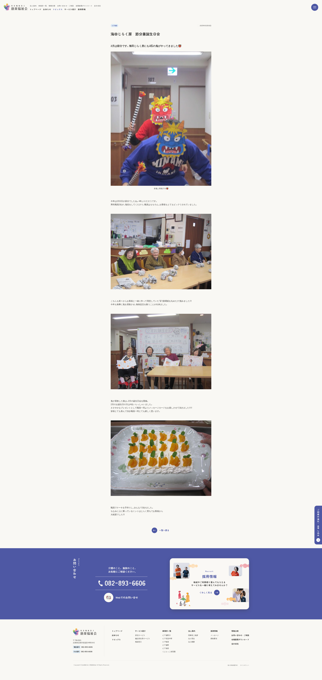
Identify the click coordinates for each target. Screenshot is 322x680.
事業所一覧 (42, 6)
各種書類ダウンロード (84, 6)
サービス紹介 (70, 9)
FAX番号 (76, 651)
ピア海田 (165, 648)
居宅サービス (140, 635)
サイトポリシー (244, 665)
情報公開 (52, 6)
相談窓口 (138, 642)
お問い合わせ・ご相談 (65, 6)
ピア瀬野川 (166, 635)
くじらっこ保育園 (168, 652)
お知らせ (47, 9)
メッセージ (215, 635)
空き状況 (97, 6)
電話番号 (77, 647)
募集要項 (214, 639)
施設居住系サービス (142, 639)
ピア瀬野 (165, 645)
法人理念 (191, 639)
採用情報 (82, 9)
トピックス (58, 9)
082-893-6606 (87, 647)
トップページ (35, 9)
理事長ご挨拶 (193, 635)
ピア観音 (165, 642)
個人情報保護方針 (233, 665)
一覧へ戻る (164, 530)
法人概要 (191, 642)
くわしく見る (205, 592)
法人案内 (33, 6)
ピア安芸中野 (167, 639)
